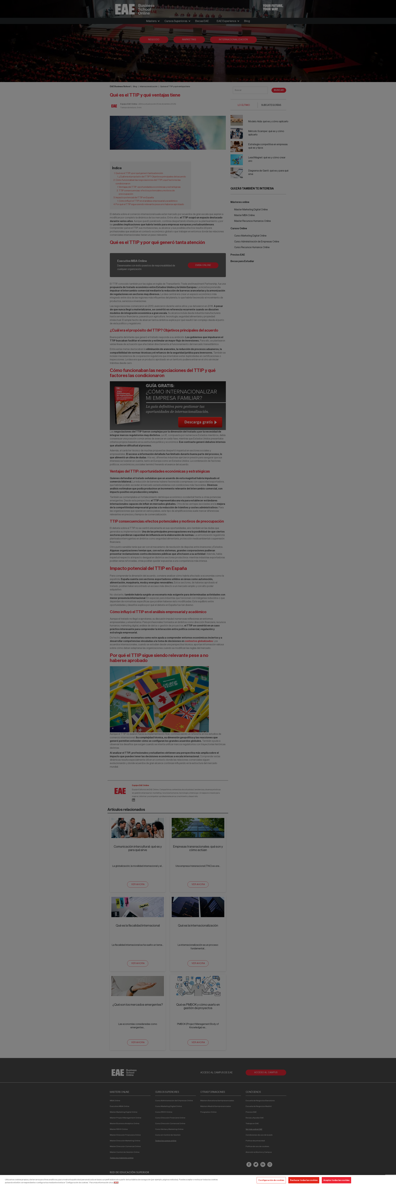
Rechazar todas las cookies (303, 1180)
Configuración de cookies (271, 1180)
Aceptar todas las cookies (336, 1180)
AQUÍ (116, 1183)
